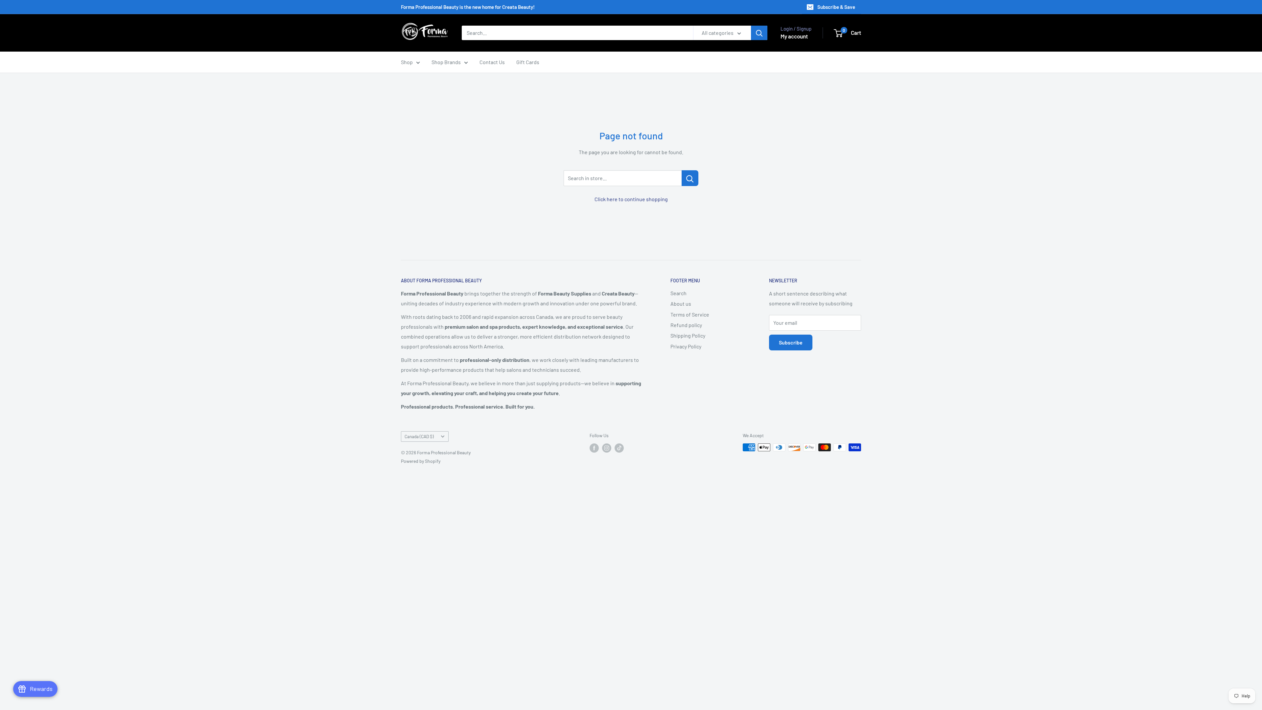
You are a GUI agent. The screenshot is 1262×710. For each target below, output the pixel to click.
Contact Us (492, 62)
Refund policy (686, 325)
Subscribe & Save (836, 7)
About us (680, 303)
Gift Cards (527, 62)
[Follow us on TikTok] (619, 448)
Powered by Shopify (420, 461)
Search (678, 293)
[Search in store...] (690, 178)
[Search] (759, 33)
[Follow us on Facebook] (594, 448)
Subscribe (791, 342)
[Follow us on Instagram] (606, 448)
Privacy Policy (685, 346)
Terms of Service (689, 314)
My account (794, 36)
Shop (407, 62)
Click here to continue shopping (631, 199)
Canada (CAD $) (419, 436)
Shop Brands (446, 62)
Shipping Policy (687, 335)
